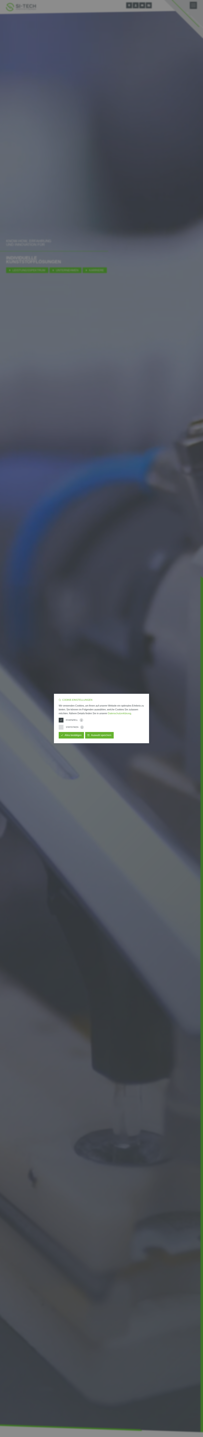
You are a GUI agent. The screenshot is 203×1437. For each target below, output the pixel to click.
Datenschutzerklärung (119, 713)
